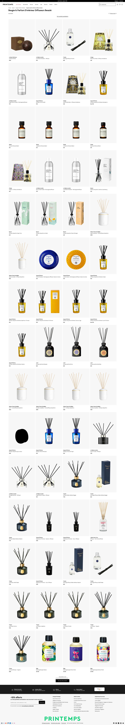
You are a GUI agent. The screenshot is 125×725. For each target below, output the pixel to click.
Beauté (13, 7)
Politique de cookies (46, 723)
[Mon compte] (117, 4)
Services (121, 1)
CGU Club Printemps (78, 704)
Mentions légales (77, 709)
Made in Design (56, 709)
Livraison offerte (38, 689)
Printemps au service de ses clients (102, 698)
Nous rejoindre (56, 711)
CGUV (75, 702)
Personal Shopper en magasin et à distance (103, 702)
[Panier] (122, 4)
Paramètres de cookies (55, 723)
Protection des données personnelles (81, 711)
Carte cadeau (97, 700)
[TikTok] (118, 723)
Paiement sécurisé (17, 689)
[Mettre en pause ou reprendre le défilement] (2, 1)
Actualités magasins (99, 707)
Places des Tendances (57, 705)
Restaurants (97, 711)
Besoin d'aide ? (79, 689)
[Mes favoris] (120, 4)
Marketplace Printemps (57, 704)
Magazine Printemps (99, 705)
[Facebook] (114, 723)
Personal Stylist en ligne (99, 704)
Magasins (116, 1)
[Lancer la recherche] (100, 4)
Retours (57, 689)
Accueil (9, 7)
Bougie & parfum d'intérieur (20, 7)
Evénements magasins (99, 709)
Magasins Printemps (57, 700)
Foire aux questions (77, 698)
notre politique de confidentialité (28, 705)
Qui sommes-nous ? (57, 698)
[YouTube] (123, 723)
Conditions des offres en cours (80, 700)
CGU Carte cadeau (78, 707)
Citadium (54, 707)
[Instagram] (116, 723)
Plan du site (63, 723)
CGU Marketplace (77, 705)
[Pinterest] (121, 723)
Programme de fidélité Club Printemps (60, 702)
